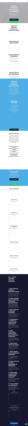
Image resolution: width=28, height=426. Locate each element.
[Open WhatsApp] (26, 424)
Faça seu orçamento (14, 423)
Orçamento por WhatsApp (14, 184)
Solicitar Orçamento (14, 19)
